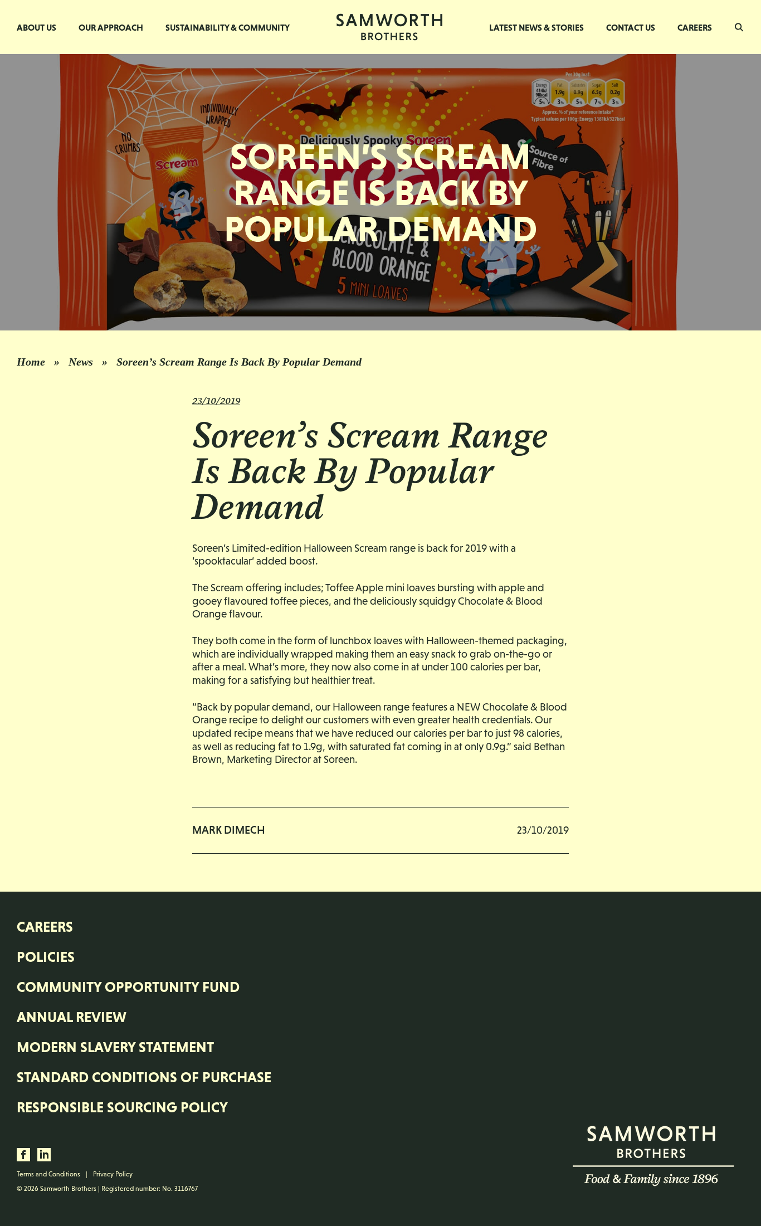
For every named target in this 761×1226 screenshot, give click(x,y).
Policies (46, 956)
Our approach (111, 27)
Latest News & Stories (536, 27)
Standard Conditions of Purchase (144, 1077)
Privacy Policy (113, 1174)
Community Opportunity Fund (128, 987)
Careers (694, 27)
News (81, 362)
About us (36, 27)
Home (31, 362)
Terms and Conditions (48, 1174)
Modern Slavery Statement (115, 1047)
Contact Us (630, 27)
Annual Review (71, 1017)
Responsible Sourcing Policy (122, 1107)
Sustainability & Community (227, 27)
